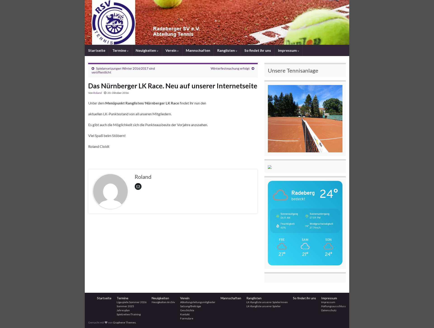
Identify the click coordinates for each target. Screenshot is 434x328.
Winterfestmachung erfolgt (230, 68)
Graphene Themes (124, 322)
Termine (119, 50)
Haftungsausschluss (333, 306)
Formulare (186, 318)
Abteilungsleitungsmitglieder (197, 302)
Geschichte (187, 310)
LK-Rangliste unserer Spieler (263, 306)
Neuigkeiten (146, 50)
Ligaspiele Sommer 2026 (131, 302)
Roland (97, 92)
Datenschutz (329, 310)
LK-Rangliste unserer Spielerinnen (267, 302)
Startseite (96, 50)
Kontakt (185, 314)
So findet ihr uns (257, 50)
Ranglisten (226, 50)
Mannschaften (198, 50)
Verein (171, 50)
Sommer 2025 (125, 306)
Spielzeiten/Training (129, 314)
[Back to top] (423, 317)
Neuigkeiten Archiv (163, 302)
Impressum (287, 50)
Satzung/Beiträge (190, 306)
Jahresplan (123, 310)
